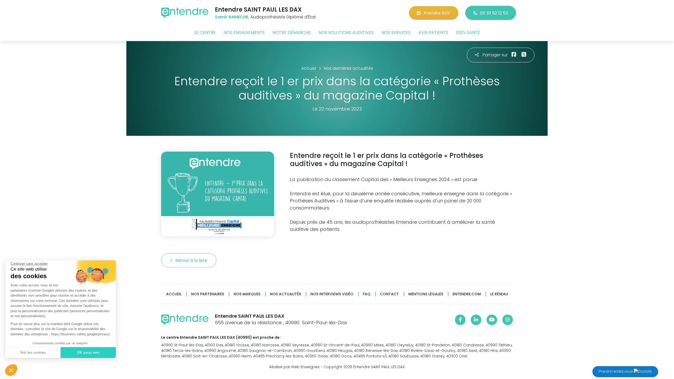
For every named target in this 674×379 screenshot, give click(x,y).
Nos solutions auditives (346, 32)
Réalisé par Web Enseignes (294, 367)
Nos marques (247, 294)
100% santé (468, 32)
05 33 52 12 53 (494, 13)
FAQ (366, 294)
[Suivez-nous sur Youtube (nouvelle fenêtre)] (492, 320)
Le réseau (499, 294)
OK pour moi (88, 352)
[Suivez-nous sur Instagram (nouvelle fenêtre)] (507, 320)
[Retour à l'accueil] (185, 12)
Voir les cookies (33, 352)
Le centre (205, 32)
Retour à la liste (191, 260)
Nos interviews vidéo (331, 294)
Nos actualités (285, 294)
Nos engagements (244, 32)
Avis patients (433, 32)
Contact (389, 294)
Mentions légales (425, 294)
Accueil (174, 294)
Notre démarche (291, 32)
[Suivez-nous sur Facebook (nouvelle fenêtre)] (460, 320)
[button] (11, 370)
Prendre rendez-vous (616, 371)
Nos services (395, 32)
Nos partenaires (207, 294)
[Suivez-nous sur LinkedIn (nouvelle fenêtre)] (476, 320)
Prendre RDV (437, 13)
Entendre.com (467, 294)
